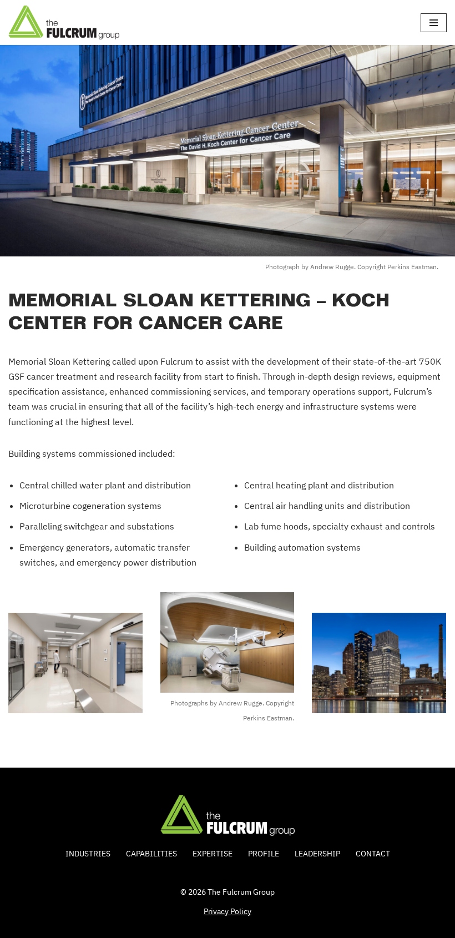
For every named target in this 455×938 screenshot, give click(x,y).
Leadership (317, 854)
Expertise (212, 854)
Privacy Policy (227, 911)
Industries (87, 854)
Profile (263, 854)
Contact (373, 854)
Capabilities (151, 854)
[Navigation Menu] (434, 22)
